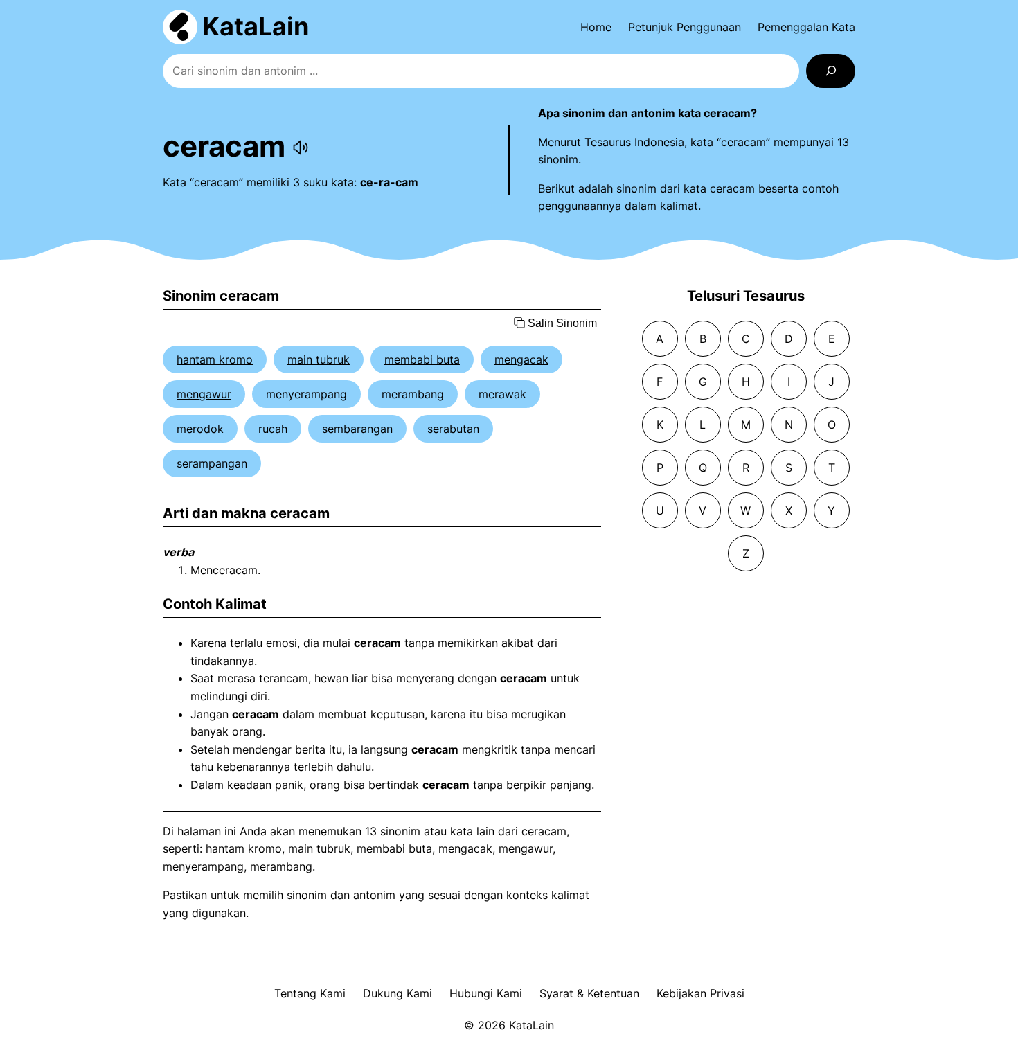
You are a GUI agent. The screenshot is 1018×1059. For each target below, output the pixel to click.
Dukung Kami (397, 993)
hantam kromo (215, 359)
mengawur (204, 394)
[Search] (830, 71)
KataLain (255, 26)
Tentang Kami (310, 993)
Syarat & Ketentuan (589, 993)
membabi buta (422, 359)
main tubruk (318, 359)
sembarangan (357, 429)
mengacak (521, 359)
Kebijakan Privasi (700, 993)
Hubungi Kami (485, 993)
